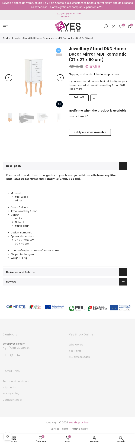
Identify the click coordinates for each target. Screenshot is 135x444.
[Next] (60, 77)
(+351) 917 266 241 (19, 348)
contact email (78, 116)
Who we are (76, 344)
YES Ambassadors (80, 357)
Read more (75, 89)
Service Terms (59, 429)
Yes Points (75, 351)
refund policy (80, 429)
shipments (9, 387)
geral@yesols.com (70, 13)
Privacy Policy (11, 393)
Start (5, 38)
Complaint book (12, 399)
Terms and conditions (16, 381)
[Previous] (8, 77)
